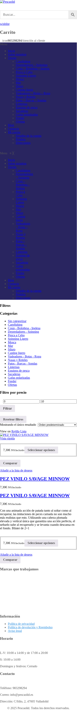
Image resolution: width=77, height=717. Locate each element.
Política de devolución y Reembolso (30, 627)
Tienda (12, 58)
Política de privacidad (21, 623)
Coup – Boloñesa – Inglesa (32, 68)
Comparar (10, 463)
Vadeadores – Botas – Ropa (33, 93)
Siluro (19, 86)
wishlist (4, 24)
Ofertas (20, 121)
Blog (11, 125)
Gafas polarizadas (27, 114)
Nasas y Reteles (25, 96)
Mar (18, 82)
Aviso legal (15, 630)
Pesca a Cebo (24, 72)
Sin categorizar (17, 321)
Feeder (20, 118)
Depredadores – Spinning (31, 65)
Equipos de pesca (26, 107)
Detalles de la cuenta (28, 135)
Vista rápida (7, 438)
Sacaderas (22, 111)
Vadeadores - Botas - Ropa (24, 356)
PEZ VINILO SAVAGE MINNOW (35, 478)
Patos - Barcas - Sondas (22, 363)
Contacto (13, 128)
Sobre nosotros (17, 54)
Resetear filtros (13, 419)
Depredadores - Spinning (23, 331)
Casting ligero (24, 89)
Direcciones (23, 142)
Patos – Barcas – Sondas (31, 100)
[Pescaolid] (7, 1)
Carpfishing (23, 61)
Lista (23, 431)
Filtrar (7, 408)
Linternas (21, 104)
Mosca (20, 79)
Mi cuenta (14, 132)
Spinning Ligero (26, 75)
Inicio (11, 50)
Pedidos (21, 139)
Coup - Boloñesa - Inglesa (24, 328)
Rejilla (15, 431)
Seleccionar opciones (41, 450)
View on (5, 431)
